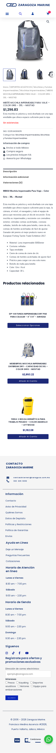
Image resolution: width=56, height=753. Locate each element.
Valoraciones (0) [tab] (13, 182)
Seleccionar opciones (28, 325)
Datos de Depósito (15, 518)
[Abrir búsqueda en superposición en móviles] (20, 13)
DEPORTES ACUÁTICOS (21, 87)
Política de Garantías (16, 530)
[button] (7, 13)
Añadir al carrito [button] (28, 381)
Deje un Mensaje (15, 549)
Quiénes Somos (14, 512)
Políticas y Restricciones (18, 524)
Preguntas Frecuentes (18, 555)
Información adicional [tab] (16, 177)
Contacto (10, 500)
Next (52, 74)
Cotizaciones (13, 561)
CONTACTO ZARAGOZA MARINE (19, 465)
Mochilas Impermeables (32, 90)
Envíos (8, 536)
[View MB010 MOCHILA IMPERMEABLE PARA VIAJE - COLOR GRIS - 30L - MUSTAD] (9, 75)
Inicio (5, 87)
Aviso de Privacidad (15, 506)
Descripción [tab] (10, 171)
